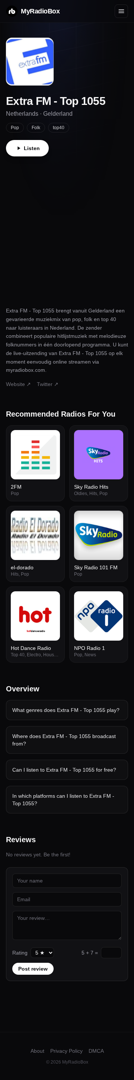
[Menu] (121, 11)
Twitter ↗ (47, 384)
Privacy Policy (66, 1051)
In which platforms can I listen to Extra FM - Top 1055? (63, 799)
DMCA (96, 1051)
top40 (58, 127)
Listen (32, 148)
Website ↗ (18, 384)
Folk (36, 127)
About (37, 1051)
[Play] (50, 439)
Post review (33, 969)
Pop (15, 127)
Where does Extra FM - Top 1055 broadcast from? (64, 740)
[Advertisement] (67, 227)
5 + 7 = (90, 953)
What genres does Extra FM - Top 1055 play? (65, 710)
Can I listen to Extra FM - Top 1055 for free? (64, 770)
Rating (20, 953)
